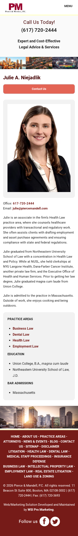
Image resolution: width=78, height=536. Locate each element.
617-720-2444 (23, 203)
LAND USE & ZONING (39, 476)
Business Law (23, 328)
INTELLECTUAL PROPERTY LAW (50, 466)
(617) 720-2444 (39, 30)
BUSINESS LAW (14, 466)
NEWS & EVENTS (35, 441)
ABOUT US (29, 436)
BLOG (54, 441)
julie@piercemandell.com (30, 208)
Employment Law (25, 346)
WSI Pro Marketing (41, 510)
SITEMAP (32, 446)
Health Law (21, 340)
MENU (66, 6)
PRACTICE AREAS (52, 436)
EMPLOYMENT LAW (19, 471)
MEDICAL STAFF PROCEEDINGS (29, 456)
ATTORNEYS (12, 441)
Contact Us (39, 89)
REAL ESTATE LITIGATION (53, 471)
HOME (15, 436)
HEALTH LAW (36, 451)
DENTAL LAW (58, 451)
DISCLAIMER (50, 446)
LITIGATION (17, 451)
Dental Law (21, 335)
